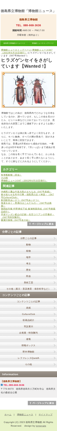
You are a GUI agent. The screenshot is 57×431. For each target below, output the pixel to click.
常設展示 (28, 326)
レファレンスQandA (28, 358)
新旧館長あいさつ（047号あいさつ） (20, 200)
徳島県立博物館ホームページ (14, 43)
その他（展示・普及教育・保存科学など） (28, 289)
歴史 (28, 270)
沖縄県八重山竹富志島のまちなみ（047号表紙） (26, 191)
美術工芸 (28, 282)
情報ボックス (28, 345)
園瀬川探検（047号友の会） (16, 220)
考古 (28, 263)
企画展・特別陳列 (28, 332)
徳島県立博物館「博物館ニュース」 (28, 11)
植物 (28, 251)
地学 (28, 257)
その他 (4, 177)
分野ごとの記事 (28, 238)
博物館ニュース (25, 414)
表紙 (28, 308)
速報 (28, 339)
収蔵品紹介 (28, 320)
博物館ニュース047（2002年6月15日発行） (24, 180)
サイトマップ (46, 414)
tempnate (41, 426)
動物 (28, 244)
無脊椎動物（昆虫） (11, 175)
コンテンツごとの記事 (28, 301)
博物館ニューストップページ (43, 43)
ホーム (7, 414)
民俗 (28, 276)
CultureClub (28, 314)
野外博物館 (28, 351)
